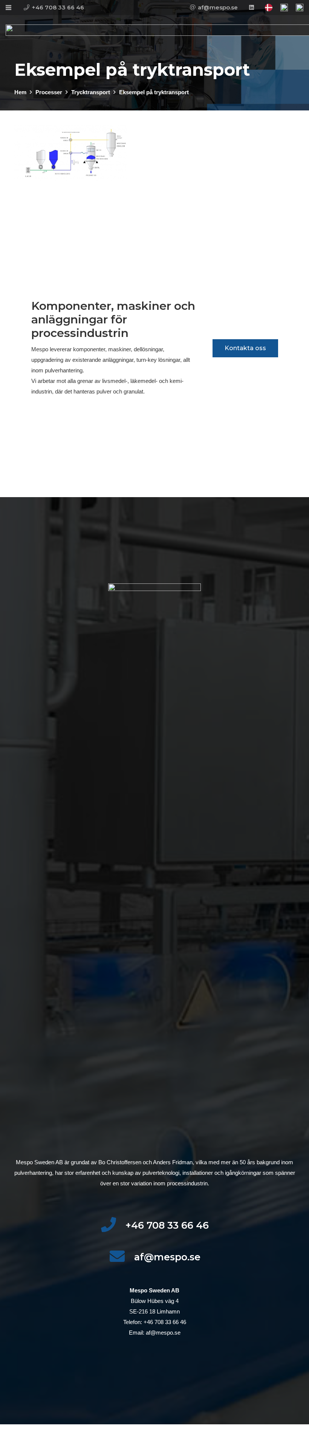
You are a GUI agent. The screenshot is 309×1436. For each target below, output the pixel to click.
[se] (284, 7)
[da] (268, 7)
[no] (299, 7)
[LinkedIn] (251, 7)
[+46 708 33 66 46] (112, 1225)
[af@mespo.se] (121, 1257)
